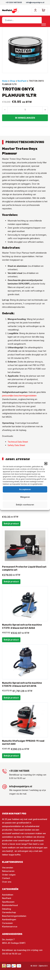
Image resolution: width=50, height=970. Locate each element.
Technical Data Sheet (18, 441)
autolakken (8, 837)
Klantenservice (9, 926)
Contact (6, 878)
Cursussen (7, 923)
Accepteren (25, 489)
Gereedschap (9, 912)
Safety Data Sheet (16, 445)
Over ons (6, 881)
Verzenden (7, 867)
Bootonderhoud (10, 905)
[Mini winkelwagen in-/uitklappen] (43, 10)
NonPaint (22, 81)
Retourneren (8, 871)
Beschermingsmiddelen (14, 916)
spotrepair (38, 840)
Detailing (6, 909)
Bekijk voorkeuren (25, 504)
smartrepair (24, 840)
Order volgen (9, 874)
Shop (12, 81)
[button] (45, 463)
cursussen (29, 833)
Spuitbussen (8, 901)
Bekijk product (11, 523)
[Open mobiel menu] (43, 24)
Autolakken (7, 894)
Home (5, 81)
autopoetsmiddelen (11, 826)
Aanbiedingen (9, 919)
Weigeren (25, 497)
